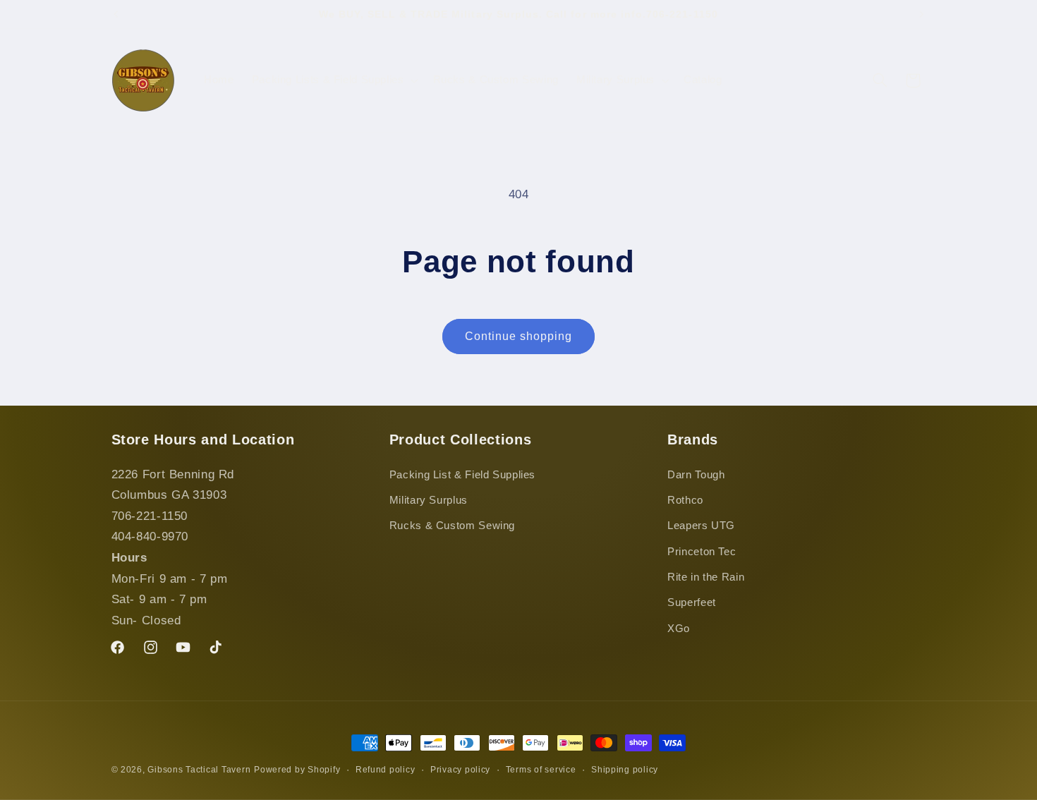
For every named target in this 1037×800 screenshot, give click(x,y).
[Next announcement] (921, 14)
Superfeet (691, 603)
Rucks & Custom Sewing (452, 525)
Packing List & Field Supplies (462, 474)
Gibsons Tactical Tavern (198, 769)
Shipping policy (624, 769)
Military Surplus (428, 500)
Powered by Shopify (297, 769)
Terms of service (541, 769)
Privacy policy (460, 769)
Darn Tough (695, 474)
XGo (678, 628)
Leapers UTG (701, 525)
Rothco (685, 500)
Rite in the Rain (705, 577)
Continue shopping (519, 336)
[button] (333, 80)
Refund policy (386, 769)
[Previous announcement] (115, 14)
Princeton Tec (701, 551)
